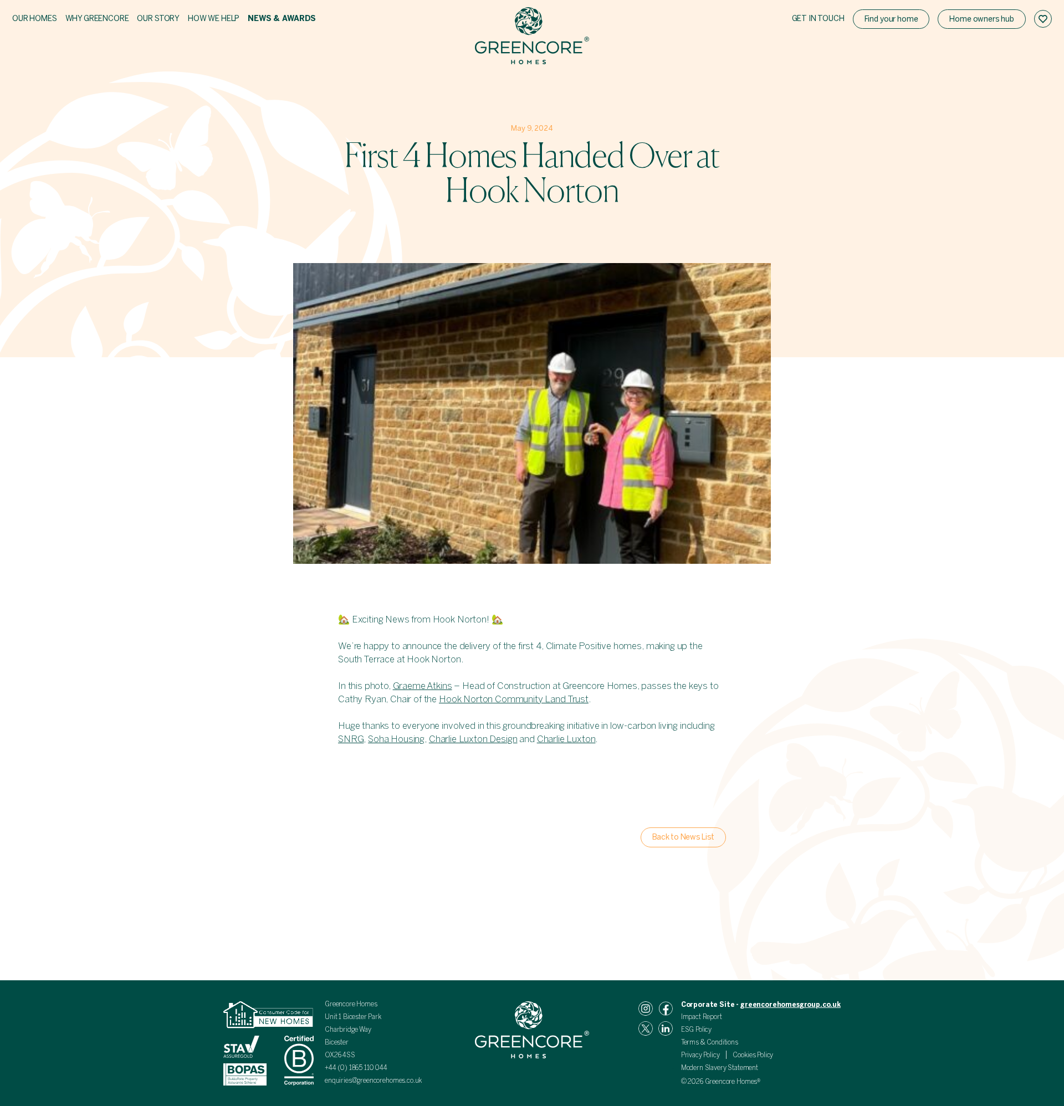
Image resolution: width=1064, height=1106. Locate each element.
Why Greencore (97, 18)
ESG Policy (696, 1029)
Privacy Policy (700, 1055)
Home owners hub (981, 19)
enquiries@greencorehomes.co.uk (373, 1080)
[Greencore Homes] (532, 37)
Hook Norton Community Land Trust (514, 698)
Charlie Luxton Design (473, 738)
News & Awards (282, 18)
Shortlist (1043, 19)
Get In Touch (818, 18)
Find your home (891, 19)
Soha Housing (396, 738)
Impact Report (701, 1017)
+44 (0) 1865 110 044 (357, 1068)
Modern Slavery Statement (719, 1068)
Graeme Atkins (422, 685)
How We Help (213, 18)
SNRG (351, 738)
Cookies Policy (753, 1055)
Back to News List (683, 837)
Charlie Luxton (566, 738)
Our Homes (34, 18)
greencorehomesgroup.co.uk (790, 1005)
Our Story (158, 18)
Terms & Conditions (709, 1042)
